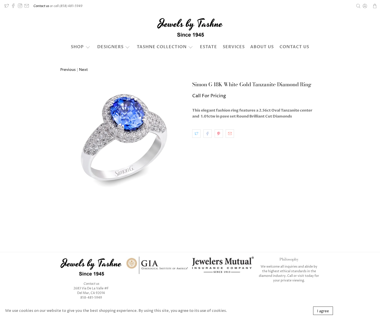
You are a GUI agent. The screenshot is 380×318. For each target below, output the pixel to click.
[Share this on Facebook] (207, 133)
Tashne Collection (162, 47)
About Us (262, 47)
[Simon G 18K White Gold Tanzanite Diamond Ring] (124, 145)
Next (83, 69)
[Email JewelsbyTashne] (27, 7)
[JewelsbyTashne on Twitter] (7, 7)
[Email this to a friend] (230, 133)
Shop (77, 47)
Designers (110, 47)
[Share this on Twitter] (196, 133)
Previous (68, 69)
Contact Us (294, 47)
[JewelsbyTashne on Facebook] (14, 7)
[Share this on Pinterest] (219, 133)
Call (290, 276)
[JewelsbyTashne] (190, 27)
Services (234, 47)
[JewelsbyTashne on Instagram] (21, 7)
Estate (208, 47)
